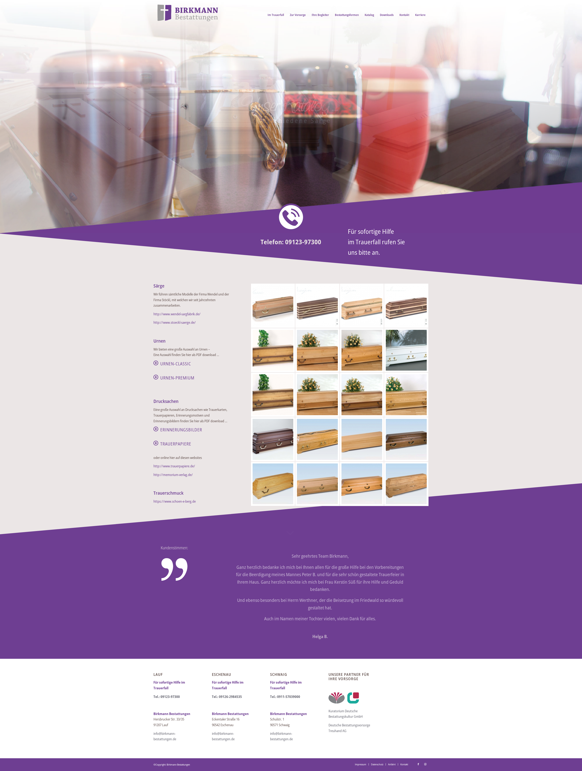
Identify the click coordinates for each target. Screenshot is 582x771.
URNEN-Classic (175, 363)
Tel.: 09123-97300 (166, 696)
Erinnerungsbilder (181, 430)
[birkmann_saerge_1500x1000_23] (362, 439)
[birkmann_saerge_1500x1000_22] (317, 439)
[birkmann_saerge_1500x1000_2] (317, 305)
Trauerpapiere (175, 444)
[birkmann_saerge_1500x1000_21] (273, 439)
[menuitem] (276, 15)
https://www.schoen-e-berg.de (174, 501)
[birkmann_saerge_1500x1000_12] (317, 394)
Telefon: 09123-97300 (291, 241)
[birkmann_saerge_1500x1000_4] (406, 305)
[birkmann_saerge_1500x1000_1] (273, 305)
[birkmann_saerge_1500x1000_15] (406, 394)
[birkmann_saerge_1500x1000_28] (406, 484)
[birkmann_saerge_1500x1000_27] (362, 484)
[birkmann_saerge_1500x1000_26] (317, 484)
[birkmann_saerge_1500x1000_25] (273, 484)
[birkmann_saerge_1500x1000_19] (406, 350)
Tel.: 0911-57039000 (285, 696)
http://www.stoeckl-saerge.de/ (174, 322)
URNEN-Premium (177, 378)
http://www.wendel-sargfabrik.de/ (177, 314)
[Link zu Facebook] (418, 764)
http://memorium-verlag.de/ (173, 474)
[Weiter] (418, 559)
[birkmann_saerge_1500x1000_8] (362, 350)
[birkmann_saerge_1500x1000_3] (362, 305)
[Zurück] (222, 559)
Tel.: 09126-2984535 (227, 696)
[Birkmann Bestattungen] (187, 15)
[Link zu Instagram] (425, 764)
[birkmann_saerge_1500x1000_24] (406, 439)
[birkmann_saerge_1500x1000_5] (273, 350)
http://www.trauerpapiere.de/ (174, 466)
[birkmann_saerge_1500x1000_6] (317, 350)
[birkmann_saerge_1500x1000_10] (273, 394)
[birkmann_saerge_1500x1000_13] (362, 394)
